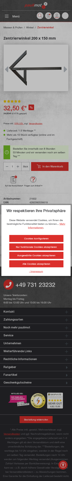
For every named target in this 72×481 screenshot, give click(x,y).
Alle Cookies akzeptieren (36, 263)
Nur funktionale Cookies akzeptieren (36, 247)
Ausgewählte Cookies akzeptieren (36, 255)
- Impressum (36, 271)
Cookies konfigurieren (36, 238)
